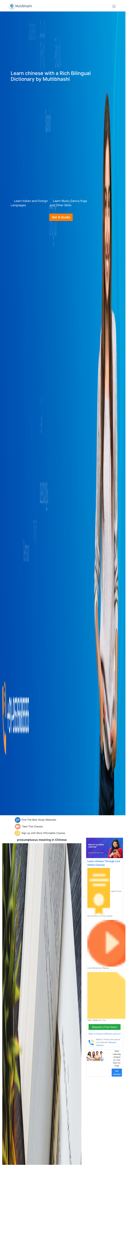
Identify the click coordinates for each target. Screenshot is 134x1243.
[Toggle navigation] (114, 6)
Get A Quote (61, 217)
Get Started (117, 1072)
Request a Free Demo (104, 1027)
